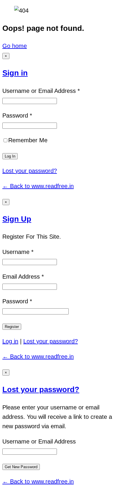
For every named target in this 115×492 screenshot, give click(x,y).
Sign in (15, 72)
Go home (14, 46)
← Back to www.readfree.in (38, 186)
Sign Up (16, 219)
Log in (10, 341)
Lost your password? (29, 171)
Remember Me (27, 140)
